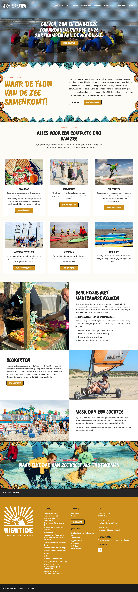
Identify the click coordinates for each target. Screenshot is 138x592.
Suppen (46, 553)
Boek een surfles (69, 268)
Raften (46, 545)
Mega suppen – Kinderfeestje (54, 535)
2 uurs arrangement (51, 513)
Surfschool (109, 5)
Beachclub (59, 5)
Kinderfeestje (75, 538)
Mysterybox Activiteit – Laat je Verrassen (54, 538)
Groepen (97, 5)
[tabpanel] (69, 31)
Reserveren (75, 513)
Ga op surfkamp (69, 43)
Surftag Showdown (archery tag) (55, 561)
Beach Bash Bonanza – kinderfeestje (52, 519)
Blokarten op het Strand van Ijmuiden (53, 528)
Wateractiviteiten (76, 549)
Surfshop (121, 5)
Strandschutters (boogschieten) (55, 550)
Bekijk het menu (24, 210)
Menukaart (77, 522)
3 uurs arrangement (51, 516)
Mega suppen (48, 532)
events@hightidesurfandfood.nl (109, 530)
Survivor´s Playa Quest (52, 564)
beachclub (118, 304)
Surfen (46, 556)
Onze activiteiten (69, 205)
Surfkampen (86, 5)
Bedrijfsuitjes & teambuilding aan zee (82, 534)
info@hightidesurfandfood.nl (108, 523)
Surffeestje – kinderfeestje (53, 559)
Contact (131, 5)
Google (126, 540)
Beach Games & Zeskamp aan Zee (54, 524)
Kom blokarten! (15, 383)
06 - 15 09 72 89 (103, 520)
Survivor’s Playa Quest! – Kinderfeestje (52, 568)
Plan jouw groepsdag (24, 268)
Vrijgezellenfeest (76, 541)
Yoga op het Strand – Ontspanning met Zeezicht (53, 572)
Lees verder (76, 102)
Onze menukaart (92, 102)
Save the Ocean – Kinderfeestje (55, 548)
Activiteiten (72, 5)
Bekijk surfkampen (113, 207)
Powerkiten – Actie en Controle (55, 542)
